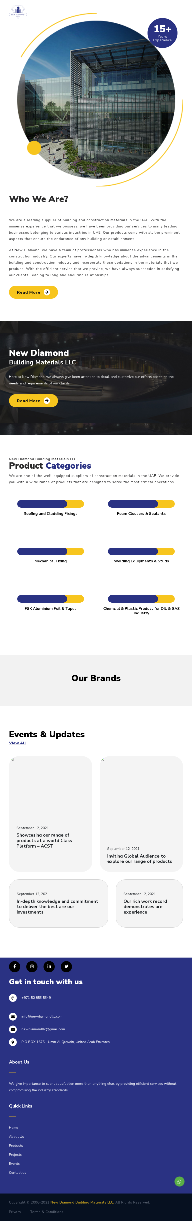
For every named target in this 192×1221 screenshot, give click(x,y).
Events (14, 1163)
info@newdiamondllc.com (42, 1016)
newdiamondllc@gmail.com (43, 1029)
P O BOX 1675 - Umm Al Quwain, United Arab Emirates (66, 1042)
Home (13, 1127)
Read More (29, 292)
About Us (16, 1136)
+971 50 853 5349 (36, 997)
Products (16, 1145)
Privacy (15, 1212)
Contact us (17, 1172)
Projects (15, 1154)
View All (17, 743)
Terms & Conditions (47, 1212)
